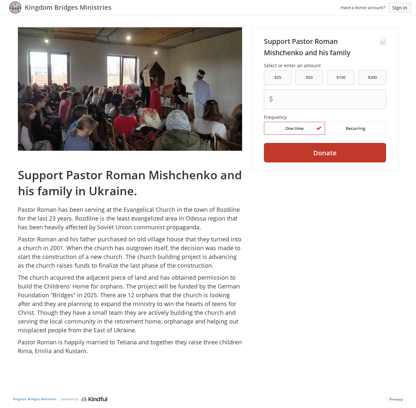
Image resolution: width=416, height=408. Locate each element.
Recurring (355, 128)
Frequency (275, 117)
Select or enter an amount (292, 66)
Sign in (399, 8)
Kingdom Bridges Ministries (35, 399)
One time (294, 128)
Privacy (396, 399)
